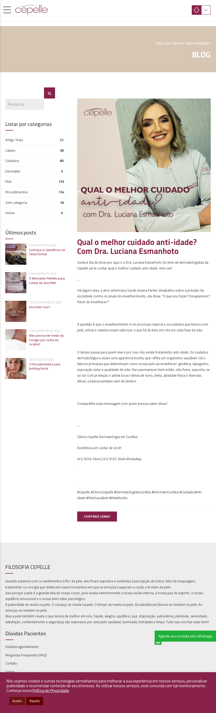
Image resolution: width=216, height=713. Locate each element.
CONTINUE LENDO (97, 516)
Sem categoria (16, 202)
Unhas (9, 213)
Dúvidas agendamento (22, 646)
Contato (11, 663)
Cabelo (10, 150)
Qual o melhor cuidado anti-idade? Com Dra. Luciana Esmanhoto (137, 247)
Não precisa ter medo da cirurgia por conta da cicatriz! (46, 339)
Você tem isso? (39, 307)
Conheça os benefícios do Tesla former (47, 252)
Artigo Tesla (14, 140)
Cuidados (12, 161)
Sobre (9, 671)
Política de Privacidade (50, 690)
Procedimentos (16, 192)
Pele (8, 181)
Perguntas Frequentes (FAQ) (26, 655)
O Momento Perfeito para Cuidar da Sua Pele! (47, 280)
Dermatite (12, 171)
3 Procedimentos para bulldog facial (44, 366)
